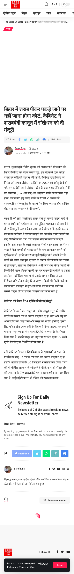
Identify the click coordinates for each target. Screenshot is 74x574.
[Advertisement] (37, 67)
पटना (8, 29)
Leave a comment (57, 500)
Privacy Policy (31, 434)
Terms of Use (26, 567)
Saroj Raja (20, 148)
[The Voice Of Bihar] (15, 4)
